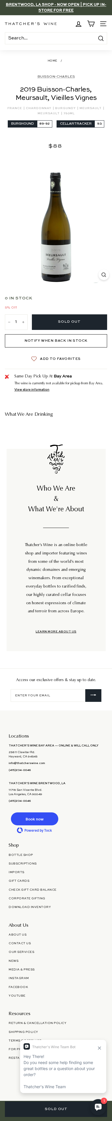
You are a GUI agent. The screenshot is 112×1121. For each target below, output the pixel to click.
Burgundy (66, 108)
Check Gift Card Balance (33, 889)
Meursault (91, 108)
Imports (16, 872)
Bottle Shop (21, 855)
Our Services (21, 952)
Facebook (18, 987)
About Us (17, 934)
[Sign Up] (93, 695)
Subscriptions (23, 863)
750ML (69, 113)
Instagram (19, 978)
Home (52, 61)
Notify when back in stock (56, 341)
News (13, 961)
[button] (34, 818)
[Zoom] (104, 274)
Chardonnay (39, 108)
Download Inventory (30, 907)
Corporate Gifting (27, 898)
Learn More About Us (56, 631)
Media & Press (22, 969)
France (15, 108)
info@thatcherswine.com (27, 763)
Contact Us (20, 943)
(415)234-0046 (20, 770)
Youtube (17, 995)
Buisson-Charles (56, 77)
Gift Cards (19, 880)
